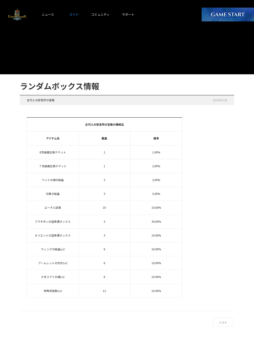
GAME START (228, 14)
